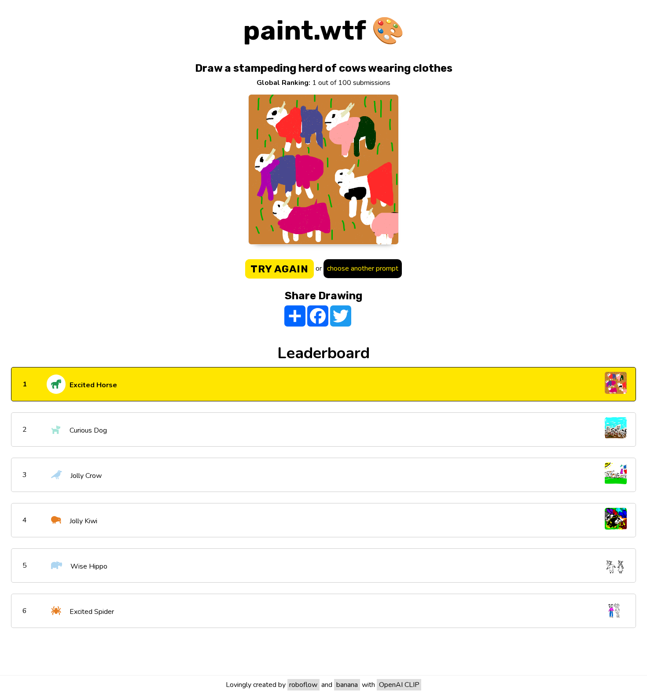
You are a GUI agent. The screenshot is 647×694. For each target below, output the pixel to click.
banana (347, 685)
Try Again (279, 269)
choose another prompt (362, 268)
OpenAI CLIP (399, 685)
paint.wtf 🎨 (323, 30)
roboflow (303, 685)
